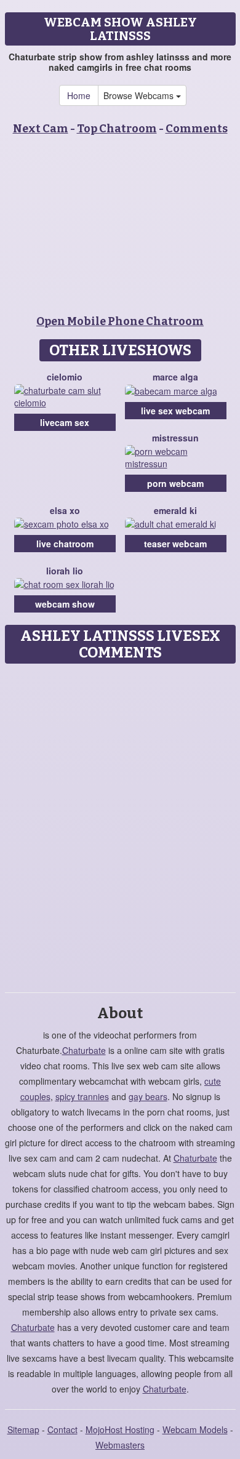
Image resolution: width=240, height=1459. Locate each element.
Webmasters (120, 1445)
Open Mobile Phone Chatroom (120, 321)
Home (78, 95)
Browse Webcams (139, 95)
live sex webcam (175, 410)
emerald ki (175, 510)
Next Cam (40, 128)
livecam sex (64, 422)
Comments (197, 128)
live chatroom (65, 543)
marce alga (175, 377)
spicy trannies (82, 1096)
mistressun (175, 438)
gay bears (148, 1096)
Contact (62, 1429)
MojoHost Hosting (120, 1429)
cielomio (64, 377)
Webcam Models (195, 1429)
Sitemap (23, 1429)
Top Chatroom (117, 128)
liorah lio (64, 571)
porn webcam (175, 483)
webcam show (65, 604)
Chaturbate (84, 1050)
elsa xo (65, 510)
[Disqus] (120, 824)
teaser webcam (175, 543)
